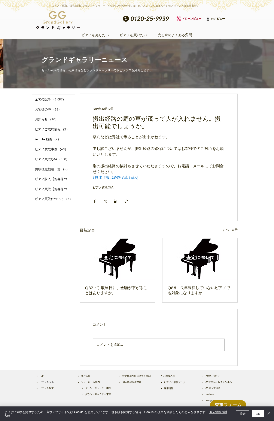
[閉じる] (268, 414)
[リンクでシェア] (126, 201)
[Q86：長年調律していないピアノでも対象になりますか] (199, 259)
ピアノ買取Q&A (103, 187)
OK (258, 414)
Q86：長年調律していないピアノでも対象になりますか (199, 290)
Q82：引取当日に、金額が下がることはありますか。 (116, 290)
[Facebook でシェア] (95, 201)
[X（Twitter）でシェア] (105, 201)
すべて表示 (230, 230)
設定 (243, 413)
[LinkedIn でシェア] (116, 201)
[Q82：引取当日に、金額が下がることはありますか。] (117, 259)
